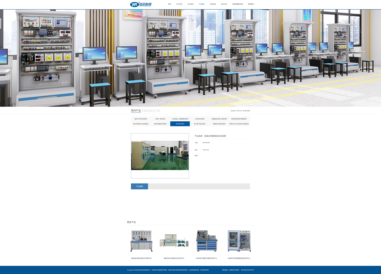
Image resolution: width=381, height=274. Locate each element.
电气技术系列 (246, 110)
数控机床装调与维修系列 (239, 119)
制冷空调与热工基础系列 (140, 124)
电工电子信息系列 (199, 124)
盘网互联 (232, 270)
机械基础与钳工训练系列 (219, 119)
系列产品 (239, 110)
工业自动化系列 (200, 119)
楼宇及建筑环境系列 (160, 124)
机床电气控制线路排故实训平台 (239, 258)
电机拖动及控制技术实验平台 (141, 258)
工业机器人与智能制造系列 (180, 119)
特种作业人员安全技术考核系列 (239, 124)
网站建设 (225, 270)
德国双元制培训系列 (219, 124)
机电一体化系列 (160, 119)
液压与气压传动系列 (141, 119)
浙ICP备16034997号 (247, 270)
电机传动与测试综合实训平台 (174, 258)
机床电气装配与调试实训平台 (206, 258)
